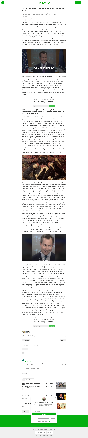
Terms (46, 429)
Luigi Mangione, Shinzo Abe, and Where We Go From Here (37, 383)
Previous (27, 340)
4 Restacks (36, 331)
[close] (55, 397)
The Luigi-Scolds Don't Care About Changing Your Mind (38, 394)
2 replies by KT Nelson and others (32, 368)
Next (62, 340)
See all (24, 411)
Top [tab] (23, 379)
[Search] (70, 2)
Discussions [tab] (31, 379)
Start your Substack (41, 432)
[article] (44, 387)
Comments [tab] (25, 348)
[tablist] (27, 349)
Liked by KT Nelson (29, 361)
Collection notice (51, 429)
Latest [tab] (27, 379)
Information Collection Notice (43, 418)
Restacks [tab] (30, 348)
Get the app (49, 432)
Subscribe (78, 2)
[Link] (20, 112)
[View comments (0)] (34, 390)
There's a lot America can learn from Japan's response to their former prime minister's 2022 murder (37, 387)
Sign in (84, 2)
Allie (26, 359)
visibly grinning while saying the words (55, 199)
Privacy (42, 429)
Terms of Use (49, 416)
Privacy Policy (53, 418)
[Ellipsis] (65, 360)
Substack (38, 435)
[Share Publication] (73, 2)
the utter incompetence (48, 138)
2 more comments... (26, 373)
